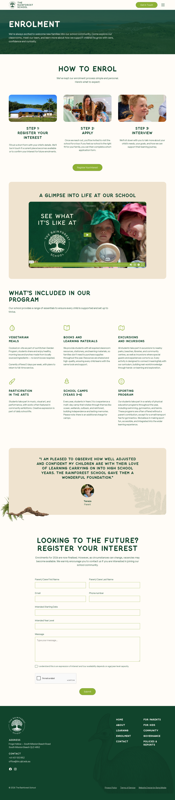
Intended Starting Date (46, 606)
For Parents (152, 719)
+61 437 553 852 (17, 757)
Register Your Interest (87, 167)
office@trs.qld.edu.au (19, 761)
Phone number (96, 593)
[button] (163, 5)
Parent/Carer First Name (47, 579)
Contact (122, 741)
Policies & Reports (150, 743)
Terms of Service (127, 787)
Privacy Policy (111, 787)
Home (119, 719)
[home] (21, 4)
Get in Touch (146, 5)
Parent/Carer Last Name (101, 579)
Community (150, 730)
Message (39, 634)
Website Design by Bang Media (152, 787)
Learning (122, 730)
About (120, 725)
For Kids (149, 725)
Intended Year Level (44, 620)
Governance (151, 736)
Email (37, 593)
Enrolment (123, 736)
